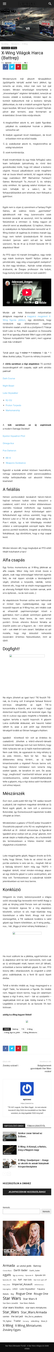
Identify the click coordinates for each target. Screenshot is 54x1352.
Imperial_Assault (22, 1284)
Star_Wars (11, 1312)
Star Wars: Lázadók (10, 1303)
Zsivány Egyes (12, 1329)
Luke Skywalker (10, 393)
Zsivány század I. (11, 1065)
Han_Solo (6, 1285)
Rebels (6, 1294)
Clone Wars (7, 1270)
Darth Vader (21, 1270)
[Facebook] (5, 67)
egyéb (7, 1274)
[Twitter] (12, 67)
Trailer (17, 1320)
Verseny (26, 1321)
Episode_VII (7, 1280)
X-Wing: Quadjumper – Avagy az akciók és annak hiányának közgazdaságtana (33, 1163)
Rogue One (24, 1293)
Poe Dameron (9, 450)
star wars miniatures (36, 1307)
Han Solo (28, 1279)
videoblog (35, 1321)
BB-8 (8, 458)
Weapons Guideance (16, 463)
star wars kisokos (13, 1307)
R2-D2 (9, 400)
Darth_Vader (34, 1270)
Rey (12, 1294)
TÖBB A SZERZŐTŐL (36, 1126)
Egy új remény (18, 1275)
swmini (6, 1316)
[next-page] (9, 1174)
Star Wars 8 (30, 1298)
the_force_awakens (33, 1316)
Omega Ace (8, 443)
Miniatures (15, 44)
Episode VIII (40, 1275)
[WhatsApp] (24, 67)
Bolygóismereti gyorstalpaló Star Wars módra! (40, 1068)
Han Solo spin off (40, 1280)
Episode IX (29, 1275)
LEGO (15, 1288)
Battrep (15, 1029)
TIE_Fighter (7, 1321)
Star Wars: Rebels (27, 1303)
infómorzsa (38, 1285)
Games (6, 1167)
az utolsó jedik (24, 1265)
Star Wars (12, 1298)
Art (5, 1140)
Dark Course (9, 378)
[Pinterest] (18, 67)
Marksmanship (13, 410)
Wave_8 (44, 1321)
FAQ (14, 1280)
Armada (9, 1265)
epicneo (8, 63)
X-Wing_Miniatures (30, 1032)
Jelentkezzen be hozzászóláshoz (27, 1192)
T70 (22, 1029)
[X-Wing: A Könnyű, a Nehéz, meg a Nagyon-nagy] (10, 1150)
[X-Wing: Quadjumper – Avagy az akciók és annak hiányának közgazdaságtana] (10, 1163)
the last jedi (17, 1316)
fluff (20, 1279)
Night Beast (8, 385)
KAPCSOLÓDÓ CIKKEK (14, 1126)
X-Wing (25, 44)
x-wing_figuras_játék (12, 1032)
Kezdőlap (5, 44)
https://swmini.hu (27, 1103)
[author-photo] (27, 1095)
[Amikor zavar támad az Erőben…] (10, 1136)
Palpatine (41, 1289)
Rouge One (41, 1293)
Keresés (6, 1207)
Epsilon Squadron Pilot (14, 436)
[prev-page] (4, 1174)
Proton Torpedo (13, 405)
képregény (7, 1289)
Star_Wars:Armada (34, 1312)
